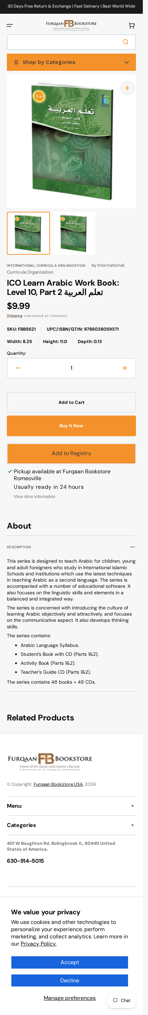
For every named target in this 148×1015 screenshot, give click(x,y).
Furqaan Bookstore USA (58, 777)
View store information (34, 489)
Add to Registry (71, 446)
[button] (9, 25)
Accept (70, 962)
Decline (69, 980)
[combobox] (71, 42)
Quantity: (16, 346)
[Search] (127, 41)
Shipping (15, 309)
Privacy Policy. (38, 943)
